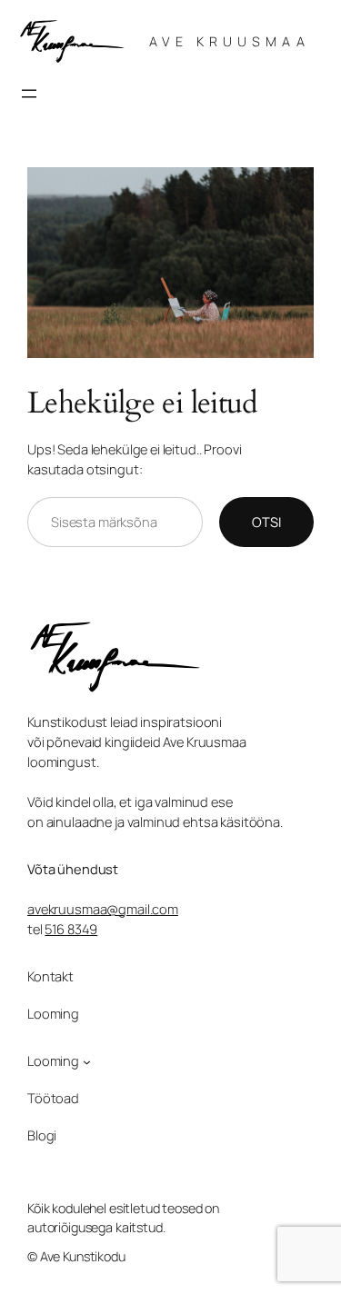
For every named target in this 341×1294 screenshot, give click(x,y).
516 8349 (71, 929)
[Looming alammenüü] (87, 1062)
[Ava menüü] (29, 94)
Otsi (266, 522)
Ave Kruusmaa (229, 41)
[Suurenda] (290, 191)
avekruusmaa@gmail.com (102, 909)
